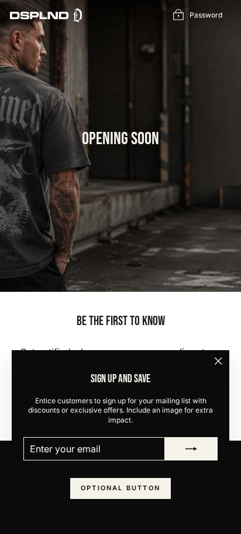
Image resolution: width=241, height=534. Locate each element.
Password (206, 15)
